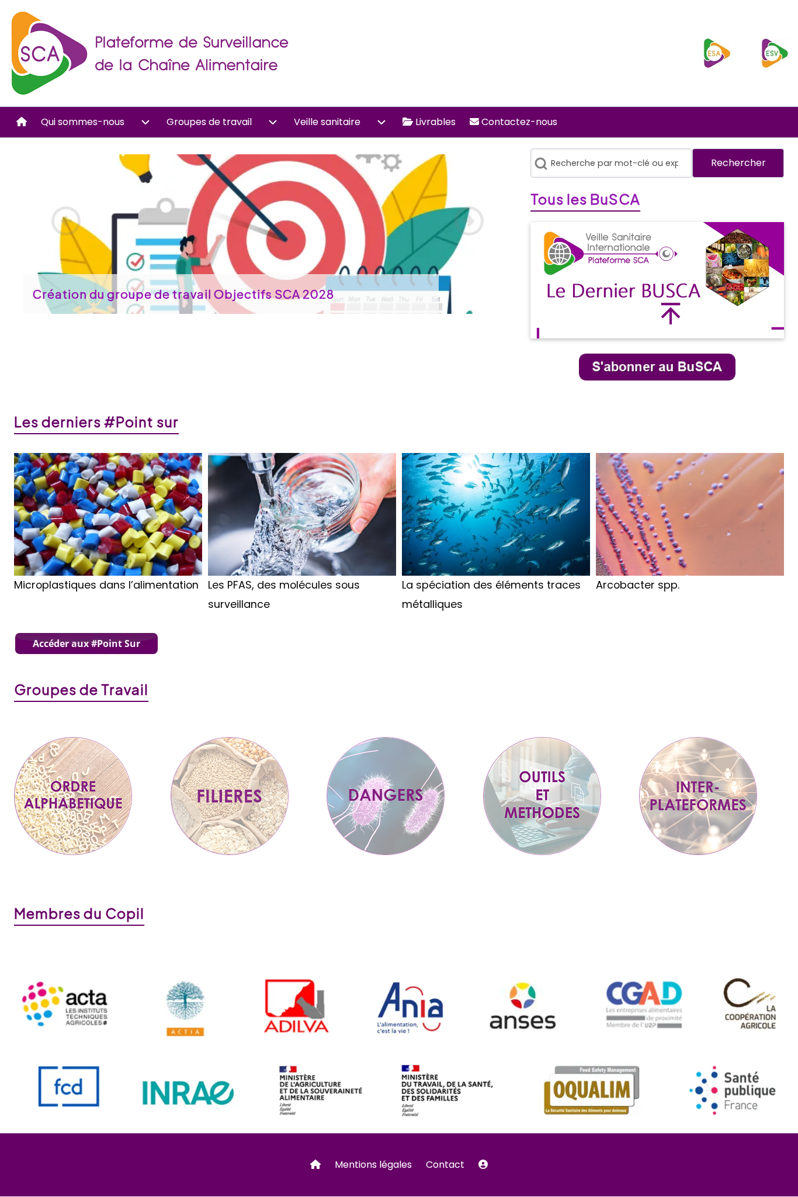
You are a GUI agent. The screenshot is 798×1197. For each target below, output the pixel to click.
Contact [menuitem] (445, 1164)
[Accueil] (151, 53)
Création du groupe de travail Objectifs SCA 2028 (183, 293)
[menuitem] (21, 122)
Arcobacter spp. (637, 584)
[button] (66, 221)
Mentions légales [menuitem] (373, 1164)
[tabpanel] (267, 234)
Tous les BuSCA (585, 198)
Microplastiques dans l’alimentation (106, 584)
